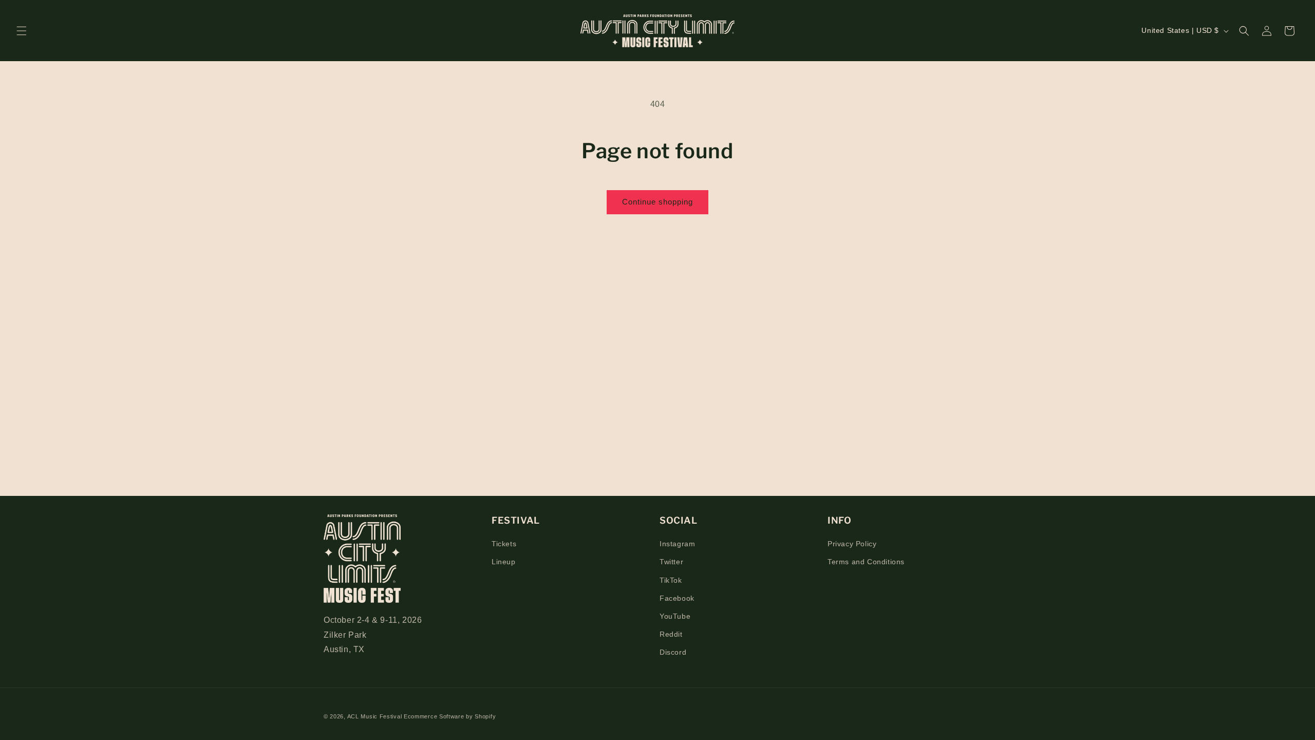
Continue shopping (657, 201)
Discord (673, 652)
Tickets (504, 544)
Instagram (677, 544)
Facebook (677, 598)
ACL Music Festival (375, 716)
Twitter (671, 562)
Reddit (671, 634)
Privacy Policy (852, 544)
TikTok (671, 580)
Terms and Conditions (866, 562)
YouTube (675, 616)
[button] (21, 31)
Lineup (504, 562)
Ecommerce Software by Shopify (450, 716)
